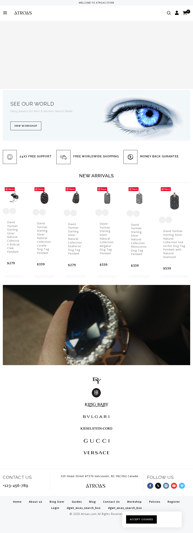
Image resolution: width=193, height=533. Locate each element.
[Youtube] (174, 486)
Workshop (134, 501)
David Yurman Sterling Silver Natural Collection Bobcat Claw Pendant (13, 237)
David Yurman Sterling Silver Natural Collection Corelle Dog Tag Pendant (44, 238)
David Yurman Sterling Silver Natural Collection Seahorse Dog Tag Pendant (75, 238)
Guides (77, 501)
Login (55, 508)
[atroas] (30, 12)
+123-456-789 (15, 485)
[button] (14, 267)
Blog (92, 501)
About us (35, 501)
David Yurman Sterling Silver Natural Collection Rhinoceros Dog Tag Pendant (139, 239)
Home (17, 501)
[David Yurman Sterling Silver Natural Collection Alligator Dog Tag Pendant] (107, 197)
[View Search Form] (169, 13)
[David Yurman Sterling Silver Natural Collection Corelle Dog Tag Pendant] (44, 197)
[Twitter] (158, 486)
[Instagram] (166, 486)
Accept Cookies (141, 519)
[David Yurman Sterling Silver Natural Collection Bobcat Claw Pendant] (14, 196)
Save (11, 189)
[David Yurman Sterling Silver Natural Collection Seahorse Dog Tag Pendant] (76, 197)
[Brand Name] (96, 381)
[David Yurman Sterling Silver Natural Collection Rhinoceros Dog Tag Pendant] (139, 197)
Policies (154, 501)
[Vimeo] (182, 486)
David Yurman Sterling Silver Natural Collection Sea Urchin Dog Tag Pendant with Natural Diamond (174, 244)
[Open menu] (5, 13)
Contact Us (111, 501)
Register (174, 501)
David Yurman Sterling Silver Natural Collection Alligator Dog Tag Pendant (107, 238)
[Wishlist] (6, 211)
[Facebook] (150, 486)
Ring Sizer (57, 501)
